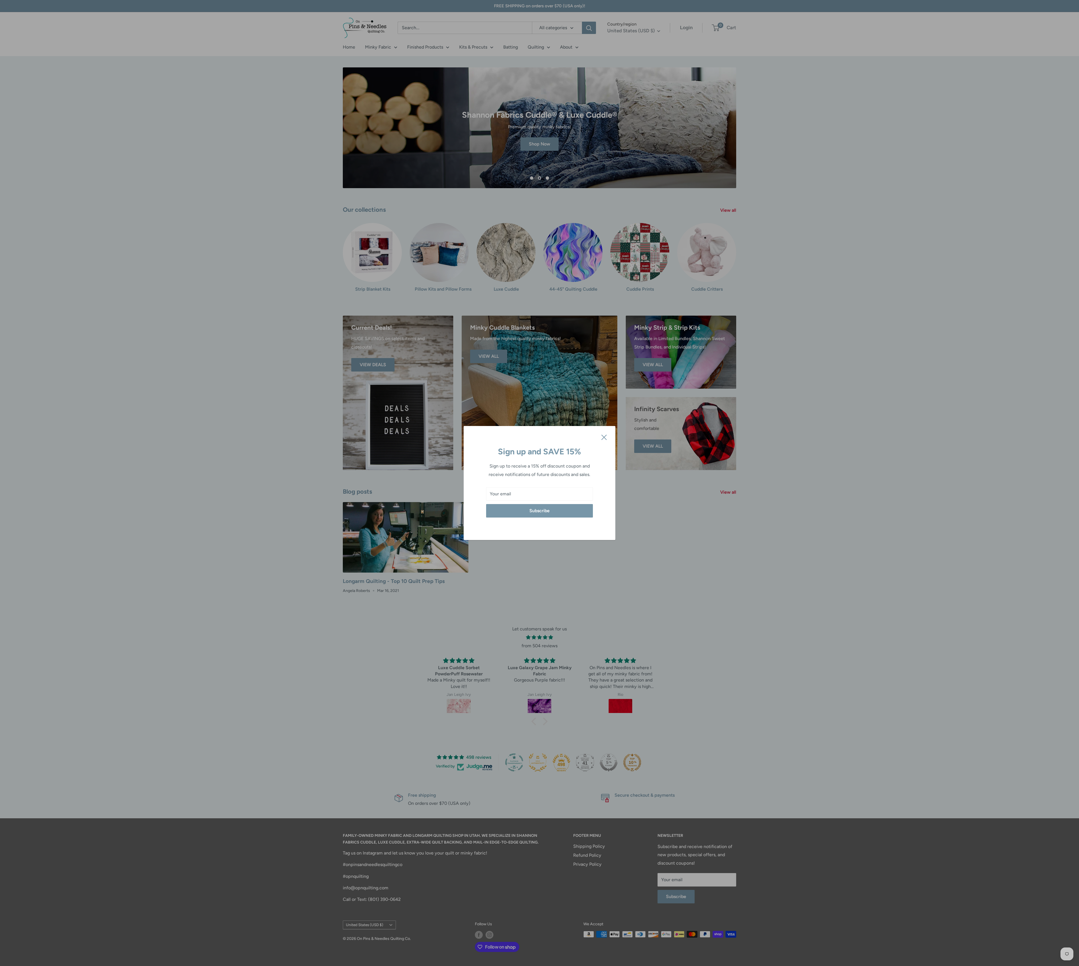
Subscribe (539, 510)
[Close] (604, 437)
